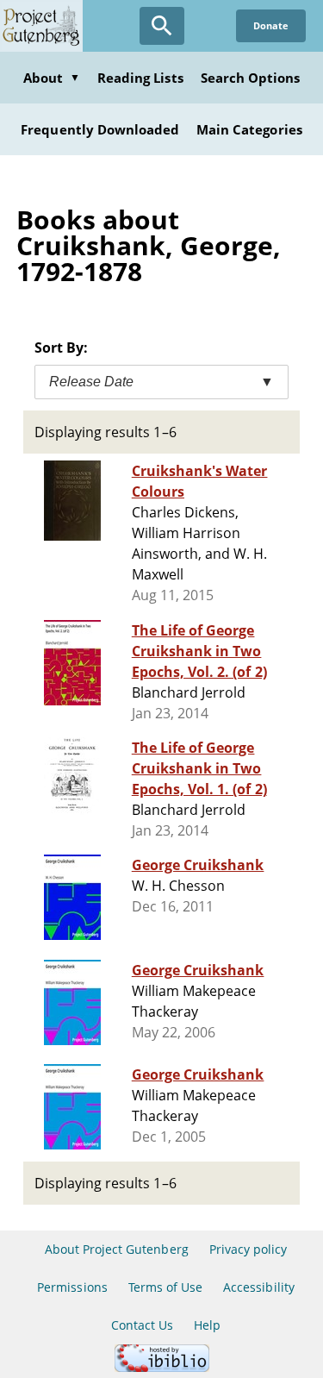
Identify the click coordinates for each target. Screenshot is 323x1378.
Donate (271, 25)
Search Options (251, 77)
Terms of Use (165, 1287)
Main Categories (249, 129)
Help (207, 1325)
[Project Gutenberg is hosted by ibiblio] (162, 1367)
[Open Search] (162, 26)
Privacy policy (248, 1249)
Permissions (72, 1287)
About (51, 77)
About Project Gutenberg (117, 1249)
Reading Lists (140, 77)
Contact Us (142, 1325)
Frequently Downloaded (100, 129)
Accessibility (259, 1287)
